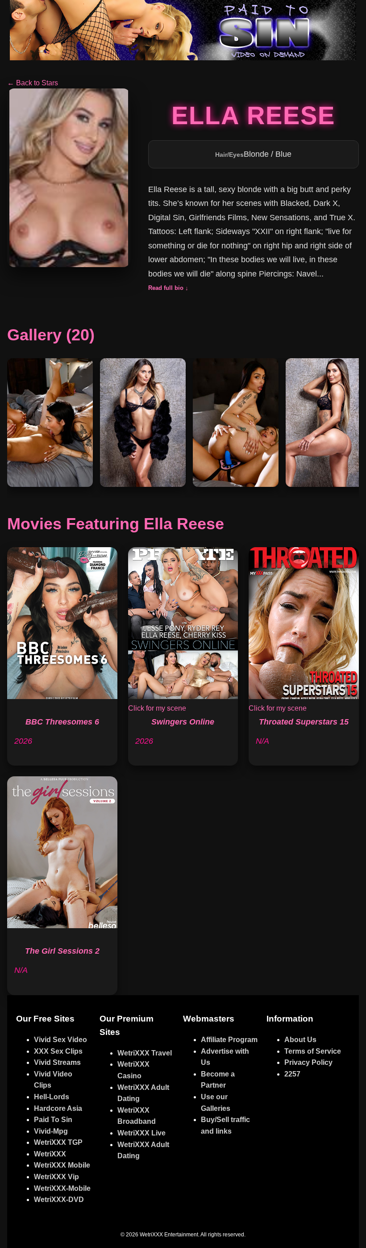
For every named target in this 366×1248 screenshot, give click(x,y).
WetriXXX (50, 1154)
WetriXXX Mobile (62, 1165)
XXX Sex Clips (58, 1051)
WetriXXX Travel (144, 1053)
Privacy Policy (308, 1062)
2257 (292, 1074)
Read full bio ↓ (168, 288)
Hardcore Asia (58, 1108)
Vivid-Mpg (51, 1131)
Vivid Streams (57, 1062)
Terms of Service (312, 1051)
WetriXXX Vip (56, 1177)
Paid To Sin (53, 1119)
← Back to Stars (32, 83)
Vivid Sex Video (60, 1039)
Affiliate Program (229, 1039)
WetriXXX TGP (58, 1142)
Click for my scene (157, 708)
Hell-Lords (51, 1097)
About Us (300, 1039)
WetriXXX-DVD (59, 1199)
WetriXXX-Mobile (62, 1188)
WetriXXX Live (141, 1133)
